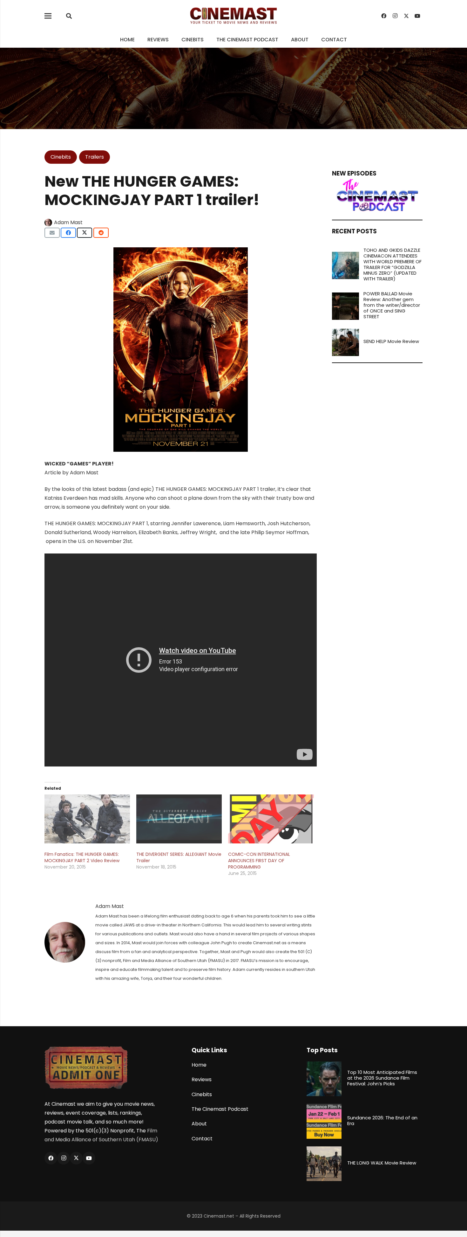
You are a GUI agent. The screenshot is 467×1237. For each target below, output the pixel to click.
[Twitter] (406, 16)
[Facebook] (384, 16)
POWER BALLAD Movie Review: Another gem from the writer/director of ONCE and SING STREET (391, 305)
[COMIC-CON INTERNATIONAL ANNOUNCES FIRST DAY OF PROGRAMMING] (271, 818)
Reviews (202, 1079)
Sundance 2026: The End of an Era (382, 1120)
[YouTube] (417, 16)
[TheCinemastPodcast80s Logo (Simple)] (377, 195)
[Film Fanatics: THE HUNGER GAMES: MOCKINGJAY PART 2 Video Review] (87, 818)
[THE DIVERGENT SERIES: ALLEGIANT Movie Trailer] (179, 818)
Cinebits (202, 1094)
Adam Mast (68, 222)
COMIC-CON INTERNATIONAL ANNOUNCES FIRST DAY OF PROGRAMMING (259, 860)
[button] (69, 16)
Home (199, 1065)
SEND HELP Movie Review (391, 341)
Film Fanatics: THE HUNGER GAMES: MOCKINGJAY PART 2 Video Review (81, 857)
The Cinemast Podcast (220, 1109)
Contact (202, 1138)
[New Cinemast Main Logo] (233, 15)
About (199, 1123)
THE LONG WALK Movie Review (381, 1162)
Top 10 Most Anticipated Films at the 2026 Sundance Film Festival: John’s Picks (382, 1078)
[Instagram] (395, 16)
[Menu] (48, 16)
